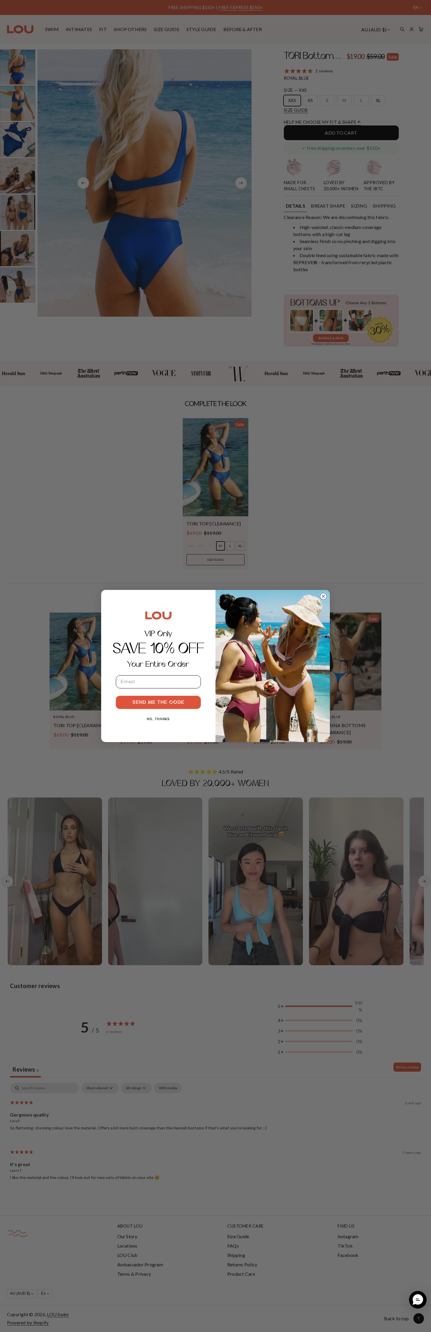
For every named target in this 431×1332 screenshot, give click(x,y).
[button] (418, 1300)
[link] (158, 615)
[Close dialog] (323, 596)
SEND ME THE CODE (158, 702)
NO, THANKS (158, 719)
